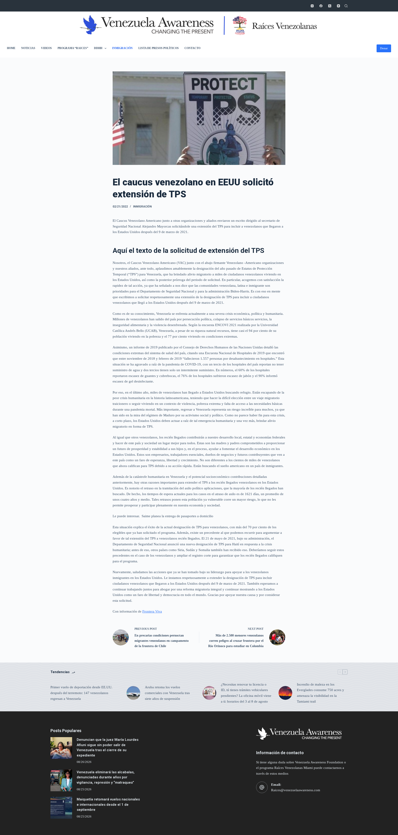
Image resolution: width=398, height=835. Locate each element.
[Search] (346, 5)
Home (11, 48)
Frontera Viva (152, 611)
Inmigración (122, 48)
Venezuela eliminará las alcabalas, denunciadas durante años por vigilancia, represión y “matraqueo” (106, 777)
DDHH (98, 48)
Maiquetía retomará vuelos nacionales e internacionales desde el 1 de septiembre (108, 804)
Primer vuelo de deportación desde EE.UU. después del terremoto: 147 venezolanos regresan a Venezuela (81, 693)
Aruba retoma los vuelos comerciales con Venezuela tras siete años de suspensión (167, 693)
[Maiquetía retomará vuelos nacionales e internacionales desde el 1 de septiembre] (61, 807)
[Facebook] (320, 5)
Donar (384, 48)
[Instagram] (312, 5)
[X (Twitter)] (329, 5)
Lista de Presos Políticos (158, 48)
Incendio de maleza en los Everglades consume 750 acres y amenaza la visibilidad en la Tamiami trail (320, 693)
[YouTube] (338, 5)
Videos (46, 48)
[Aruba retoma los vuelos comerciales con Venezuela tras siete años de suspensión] (133, 693)
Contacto (192, 48)
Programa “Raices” (73, 48)
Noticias (28, 48)
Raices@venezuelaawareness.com (295, 790)
